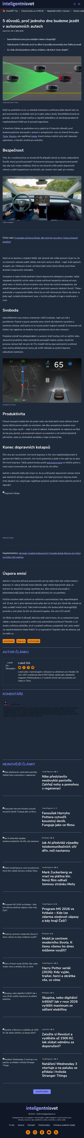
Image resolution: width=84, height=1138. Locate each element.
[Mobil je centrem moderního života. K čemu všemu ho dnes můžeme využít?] (21, 943)
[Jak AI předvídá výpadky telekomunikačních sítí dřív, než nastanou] (21, 847)
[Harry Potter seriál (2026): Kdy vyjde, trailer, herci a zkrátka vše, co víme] (21, 972)
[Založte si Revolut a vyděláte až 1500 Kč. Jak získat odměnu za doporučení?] (21, 1038)
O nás (11, 1125)
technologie (33, 641)
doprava (21, 641)
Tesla (5, 136)
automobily (9, 641)
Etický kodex (44, 1125)
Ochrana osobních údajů (64, 1125)
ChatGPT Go (12, 11)
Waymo (13, 136)
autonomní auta (54, 462)
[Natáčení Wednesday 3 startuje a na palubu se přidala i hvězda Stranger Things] (21, 1068)
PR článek (45, 838)
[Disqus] (42, 727)
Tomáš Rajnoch (47, 772)
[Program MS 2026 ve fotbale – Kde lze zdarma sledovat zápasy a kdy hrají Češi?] (21, 913)
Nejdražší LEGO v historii (58, 11)
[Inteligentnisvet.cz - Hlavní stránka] (18, 4)
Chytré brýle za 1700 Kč (32, 11)
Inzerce (21, 1125)
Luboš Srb (6, 31)
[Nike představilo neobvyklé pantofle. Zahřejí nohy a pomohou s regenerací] (21, 781)
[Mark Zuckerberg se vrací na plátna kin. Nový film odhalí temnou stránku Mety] (21, 876)
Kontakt (31, 1125)
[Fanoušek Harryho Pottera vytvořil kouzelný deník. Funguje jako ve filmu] (21, 817)
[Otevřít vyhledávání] (74, 4)
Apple (34, 136)
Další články (42, 1091)
